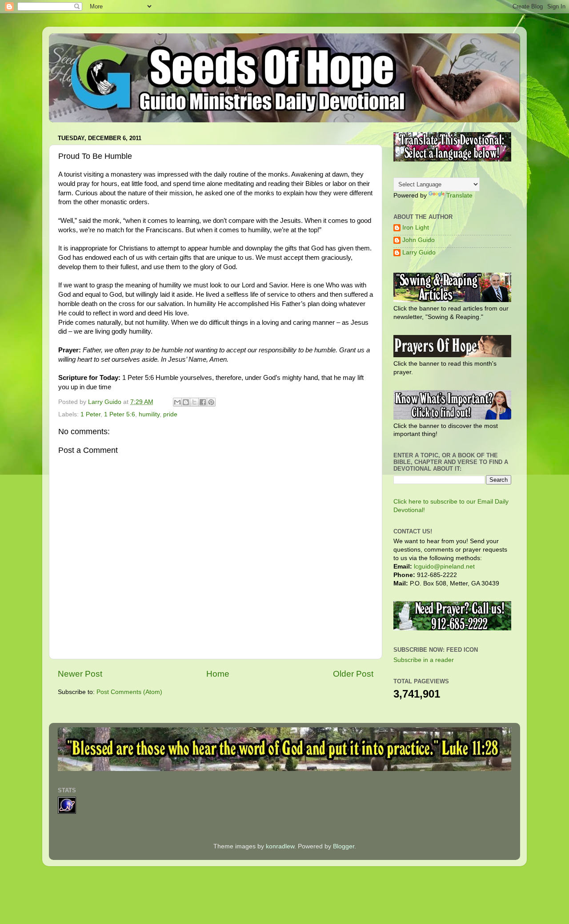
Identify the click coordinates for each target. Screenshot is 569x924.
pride (170, 414)
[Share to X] (194, 402)
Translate (459, 195)
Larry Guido (419, 252)
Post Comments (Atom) (129, 692)
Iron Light (415, 227)
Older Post (353, 673)
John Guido (418, 240)
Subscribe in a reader (423, 660)
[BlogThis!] (185, 402)
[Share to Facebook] (202, 402)
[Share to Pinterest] (211, 402)
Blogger (343, 846)
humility (149, 414)
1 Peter (90, 414)
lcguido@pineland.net (444, 566)
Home (217, 673)
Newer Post (80, 673)
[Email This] (177, 402)
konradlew (280, 846)
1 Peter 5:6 (119, 414)
